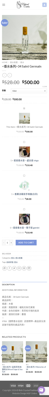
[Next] (47, 360)
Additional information (14, 290)
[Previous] (2, 360)
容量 (4, 90)
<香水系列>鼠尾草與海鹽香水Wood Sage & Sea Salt (12, 369)
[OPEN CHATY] (41, 390)
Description (8, 284)
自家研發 (9, 262)
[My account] (44, 5)
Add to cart (26, 242)
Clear (44, 86)
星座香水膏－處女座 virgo (26, 160)
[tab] (24, 284)
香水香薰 (14, 62)
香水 (22, 62)
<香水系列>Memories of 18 (36, 368)
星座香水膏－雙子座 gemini (26, 227)
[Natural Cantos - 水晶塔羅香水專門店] (23, 5)
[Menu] (3, 4)
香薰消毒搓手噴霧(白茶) (26, 194)
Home (4, 62)
